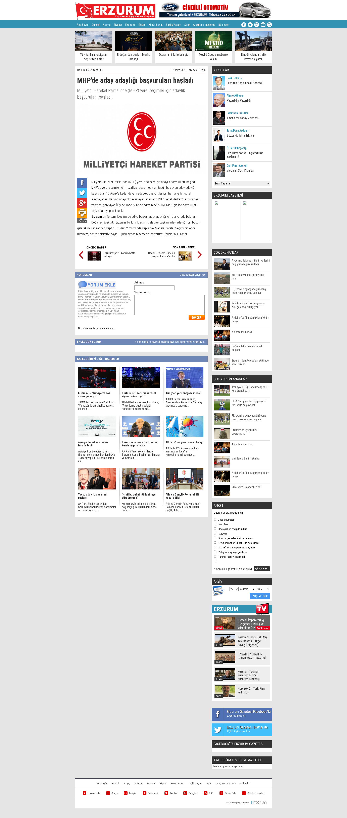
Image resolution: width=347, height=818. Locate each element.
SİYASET (98, 70)
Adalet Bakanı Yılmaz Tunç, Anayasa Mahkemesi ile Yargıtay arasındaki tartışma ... (184, 402)
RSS (211, 793)
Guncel (96, 24)
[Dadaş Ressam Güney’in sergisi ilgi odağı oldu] (185, 259)
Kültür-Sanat (156, 24)
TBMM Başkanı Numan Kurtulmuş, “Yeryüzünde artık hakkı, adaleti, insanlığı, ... (96, 405)
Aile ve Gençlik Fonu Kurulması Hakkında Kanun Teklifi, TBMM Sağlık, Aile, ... (183, 507)
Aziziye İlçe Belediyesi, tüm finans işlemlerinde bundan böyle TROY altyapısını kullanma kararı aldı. (96, 456)
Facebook (153, 793)
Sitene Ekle (230, 793)
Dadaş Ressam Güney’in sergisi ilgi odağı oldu (162, 254)
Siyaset (118, 24)
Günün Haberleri (255, 793)
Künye (114, 793)
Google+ (193, 793)
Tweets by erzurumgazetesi (228, 766)
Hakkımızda (94, 793)
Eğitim (142, 24)
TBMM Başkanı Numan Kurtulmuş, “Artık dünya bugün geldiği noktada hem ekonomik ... (140, 405)
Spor (187, 24)
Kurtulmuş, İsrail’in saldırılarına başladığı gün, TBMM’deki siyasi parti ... (139, 507)
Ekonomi (130, 24)
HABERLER (83, 70)
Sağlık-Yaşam (173, 24)
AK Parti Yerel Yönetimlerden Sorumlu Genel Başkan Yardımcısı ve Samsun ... (141, 454)
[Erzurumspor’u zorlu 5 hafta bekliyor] (94, 259)
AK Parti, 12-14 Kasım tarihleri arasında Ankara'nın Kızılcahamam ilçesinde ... (182, 451)
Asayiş (106, 24)
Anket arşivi (245, 569)
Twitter (173, 793)
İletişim (133, 793)
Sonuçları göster (225, 569)
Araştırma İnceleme (204, 24)
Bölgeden (223, 24)
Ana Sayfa (83, 24)
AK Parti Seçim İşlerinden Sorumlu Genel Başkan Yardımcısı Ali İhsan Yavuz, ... (97, 507)
